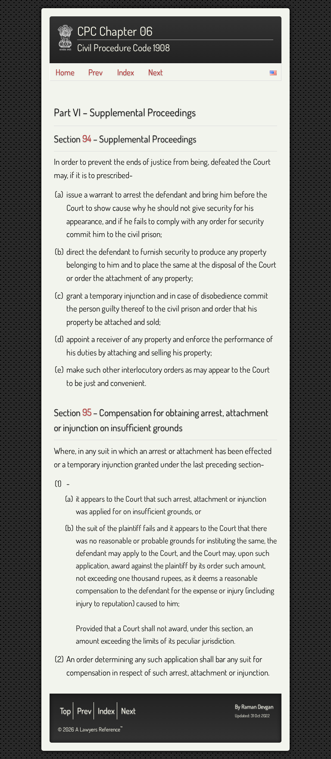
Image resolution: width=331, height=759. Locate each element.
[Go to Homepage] (65, 38)
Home (65, 72)
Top (65, 710)
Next (155, 72)
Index (125, 72)
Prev (95, 72)
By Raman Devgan (254, 706)
